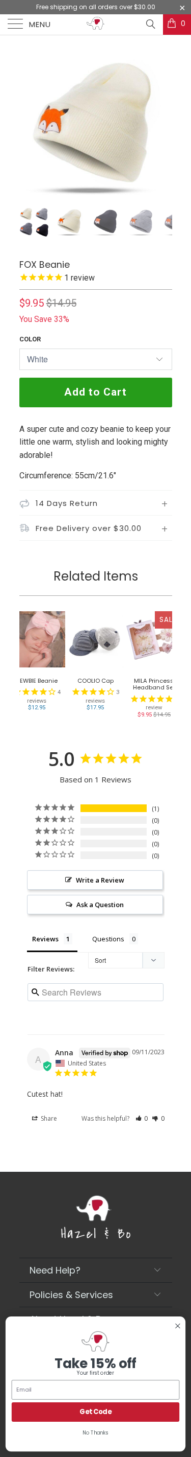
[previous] (29, 127)
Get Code (95, 1412)
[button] (142, 1118)
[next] (162, 127)
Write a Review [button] (100, 880)
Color (30, 339)
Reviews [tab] (45, 938)
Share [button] (48, 1118)
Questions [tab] (108, 938)
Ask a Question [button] (100, 904)
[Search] (150, 24)
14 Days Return (67, 503)
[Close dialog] (178, 1326)
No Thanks (95, 1433)
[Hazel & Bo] (96, 24)
